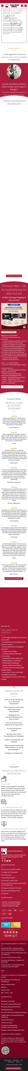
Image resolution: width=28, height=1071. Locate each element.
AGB (21, 1060)
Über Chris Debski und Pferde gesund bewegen (14, 1012)
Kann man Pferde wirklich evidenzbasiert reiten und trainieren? (14, 953)
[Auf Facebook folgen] (2, 861)
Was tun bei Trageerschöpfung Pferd (11, 1004)
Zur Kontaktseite (21, 855)
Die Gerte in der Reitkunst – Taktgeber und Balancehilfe (12, 961)
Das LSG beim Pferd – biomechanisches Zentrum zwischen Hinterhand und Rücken (12, 949)
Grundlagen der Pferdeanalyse (9, 872)
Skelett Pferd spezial (6, 1022)
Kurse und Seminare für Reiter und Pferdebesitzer (10, 980)
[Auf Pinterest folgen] (7, 861)
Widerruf (18, 1062)
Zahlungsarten (7, 1060)
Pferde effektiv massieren (8, 878)
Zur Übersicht (5, 893)
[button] (2, 6)
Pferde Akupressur (6, 875)
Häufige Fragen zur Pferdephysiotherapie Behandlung (12, 1016)
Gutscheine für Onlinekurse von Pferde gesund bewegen (14, 976)
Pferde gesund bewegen (12, 1064)
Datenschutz (11, 1062)
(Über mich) (13, 855)
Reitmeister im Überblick (8, 1001)
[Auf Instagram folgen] (5, 861)
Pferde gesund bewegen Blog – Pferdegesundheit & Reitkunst (9, 1026)
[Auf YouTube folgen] (10, 861)
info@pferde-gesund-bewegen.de (10, 857)
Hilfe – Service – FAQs (7, 993)
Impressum (15, 1060)
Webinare (3, 987)
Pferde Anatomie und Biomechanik (10, 869)
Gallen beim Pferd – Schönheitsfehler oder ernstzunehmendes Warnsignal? (12, 966)
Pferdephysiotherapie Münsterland (10, 1007)
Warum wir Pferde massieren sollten (11, 957)
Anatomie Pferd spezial (7, 1020)
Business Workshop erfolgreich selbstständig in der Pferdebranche (13, 884)
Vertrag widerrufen (13, 1068)
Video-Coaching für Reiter (8, 984)
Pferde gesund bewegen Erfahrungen (11, 888)
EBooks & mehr (5, 990)
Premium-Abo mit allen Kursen (9, 880)
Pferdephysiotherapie (7, 1009)
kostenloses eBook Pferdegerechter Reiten (12, 1030)
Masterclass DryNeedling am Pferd (10, 891)
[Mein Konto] (22, 6)
